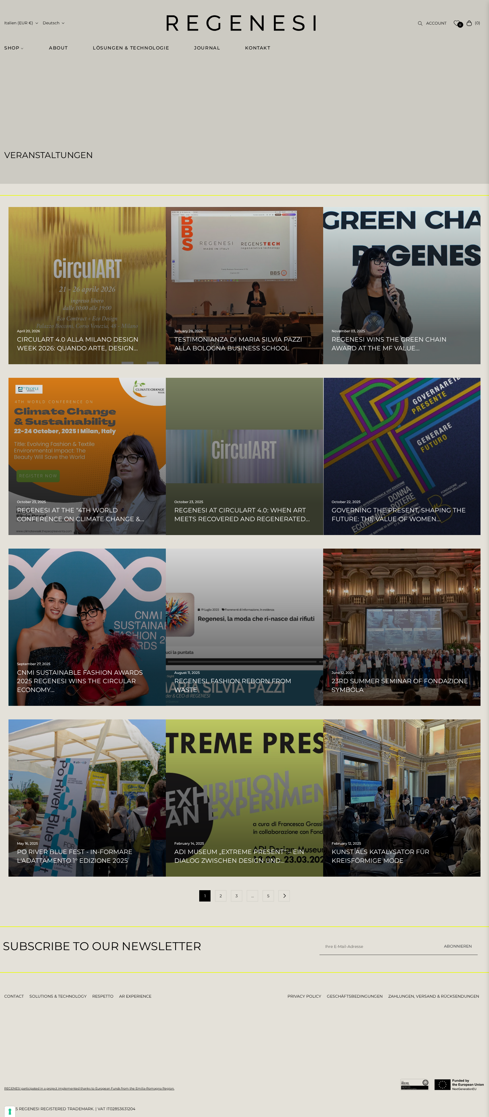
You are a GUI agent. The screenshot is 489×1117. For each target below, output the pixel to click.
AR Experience (135, 996)
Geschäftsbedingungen (355, 996)
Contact (14, 996)
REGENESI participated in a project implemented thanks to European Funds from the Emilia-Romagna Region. (89, 1088)
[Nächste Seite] (284, 896)
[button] (17, 48)
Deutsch (51, 22)
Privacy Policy (304, 996)
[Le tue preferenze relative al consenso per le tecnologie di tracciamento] (10, 1111)
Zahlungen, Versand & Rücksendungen (433, 996)
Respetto (102, 996)
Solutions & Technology (58, 996)
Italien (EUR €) (18, 22)
